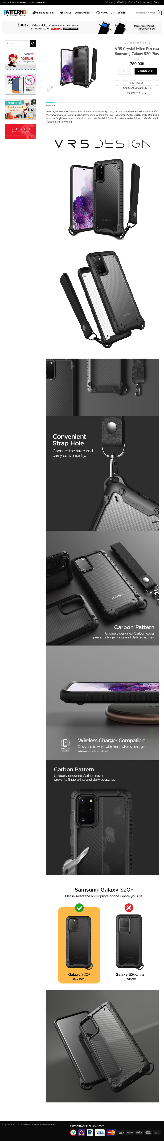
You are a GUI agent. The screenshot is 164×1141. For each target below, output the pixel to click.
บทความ (146, 2)
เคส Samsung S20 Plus (137, 43)
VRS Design (141, 93)
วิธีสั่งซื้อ (120, 2)
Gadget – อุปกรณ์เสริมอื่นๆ (77, 13)
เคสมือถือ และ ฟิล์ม (45, 13)
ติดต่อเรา (158, 2)
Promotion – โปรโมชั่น (113, 13)
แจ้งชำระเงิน (133, 2)
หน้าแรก (109, 2)
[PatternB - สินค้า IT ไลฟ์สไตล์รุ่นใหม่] (15, 13)
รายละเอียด (50, 105)
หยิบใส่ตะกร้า (146, 71)
